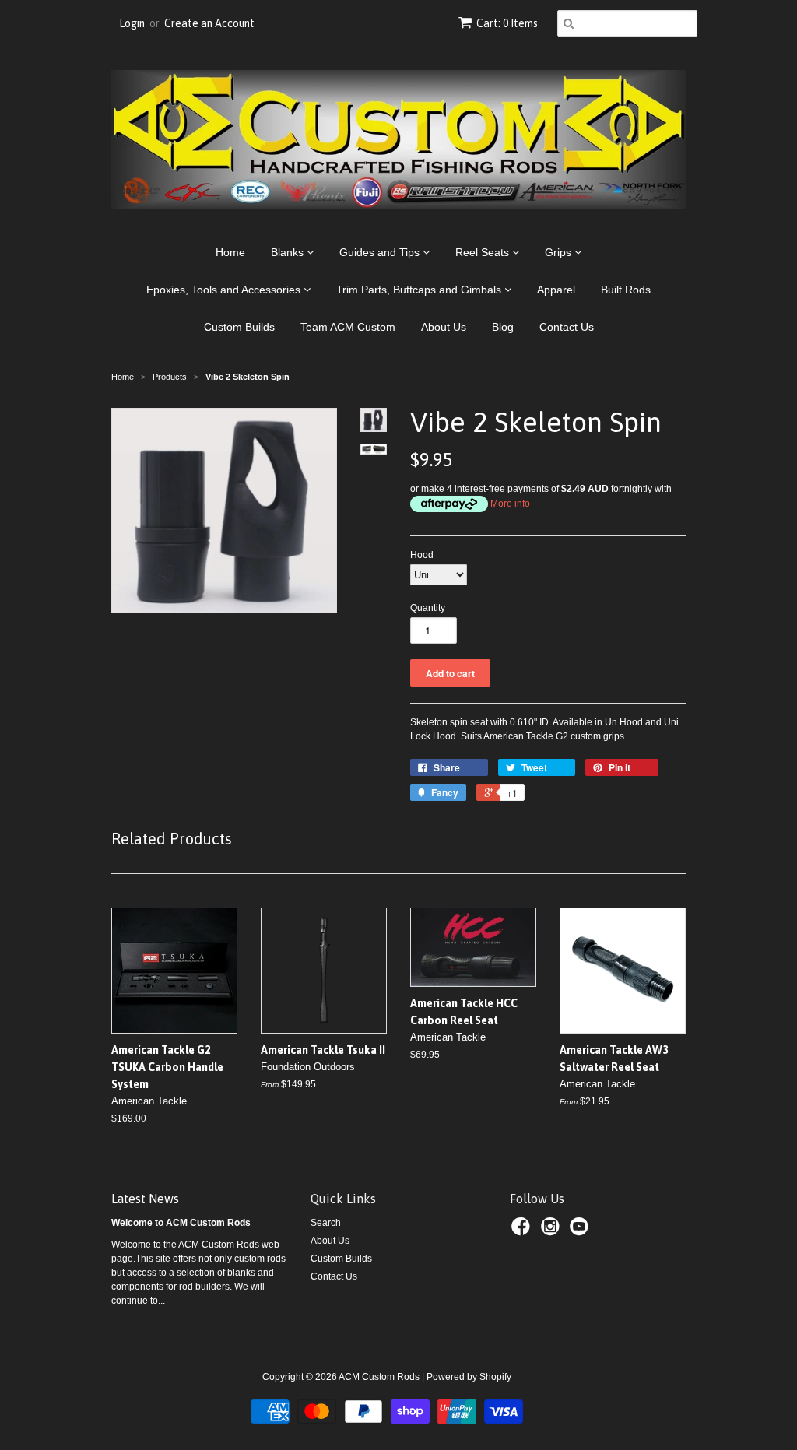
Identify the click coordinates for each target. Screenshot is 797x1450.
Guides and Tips (381, 252)
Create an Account (209, 23)
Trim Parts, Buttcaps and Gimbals (420, 289)
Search (326, 1222)
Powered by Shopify (469, 1376)
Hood (422, 554)
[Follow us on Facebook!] (523, 1231)
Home (230, 252)
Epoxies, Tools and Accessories (225, 289)
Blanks (289, 252)
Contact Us (566, 327)
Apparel (556, 289)
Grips (559, 252)
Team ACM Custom (347, 327)
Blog (503, 327)
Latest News (145, 1199)
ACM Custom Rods (379, 1376)
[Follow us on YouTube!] (581, 1231)
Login (132, 23)
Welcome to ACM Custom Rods (181, 1222)
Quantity (427, 607)
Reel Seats (483, 252)
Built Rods (626, 289)
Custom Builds (239, 327)
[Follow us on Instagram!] (552, 1231)
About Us (443, 327)
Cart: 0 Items (507, 23)
